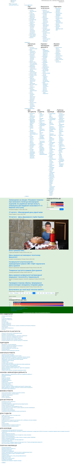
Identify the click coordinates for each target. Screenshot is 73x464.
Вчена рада (32, 18)
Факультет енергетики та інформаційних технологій (12, 336)
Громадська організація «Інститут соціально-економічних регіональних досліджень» (32, 29)
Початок (11, 293)
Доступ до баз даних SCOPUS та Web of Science (51, 193)
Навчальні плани (33, 73)
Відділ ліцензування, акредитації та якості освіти (11, 355)
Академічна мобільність (6, 380)
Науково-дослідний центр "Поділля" (59, 18)
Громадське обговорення (7, 459)
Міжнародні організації (6, 375)
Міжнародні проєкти (6, 379)
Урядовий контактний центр (16, 309)
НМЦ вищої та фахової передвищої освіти (19, 308)
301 (26, 293)
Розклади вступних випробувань (32, 150)
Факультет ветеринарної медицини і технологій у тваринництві (45, 20)
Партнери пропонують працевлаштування (43, 153)
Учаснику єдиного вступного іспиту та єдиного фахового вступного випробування (18, 407)
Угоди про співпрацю (6, 377)
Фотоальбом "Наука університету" (9, 388)
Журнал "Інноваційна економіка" (51, 167)
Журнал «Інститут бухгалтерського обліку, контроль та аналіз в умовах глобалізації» (19, 437)
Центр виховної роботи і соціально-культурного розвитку (59, 50)
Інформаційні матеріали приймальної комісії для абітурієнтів (32, 155)
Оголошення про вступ (6, 402)
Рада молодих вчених (6, 383)
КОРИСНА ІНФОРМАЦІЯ (29, 108)
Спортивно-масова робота (7, 395)
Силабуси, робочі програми (7, 362)
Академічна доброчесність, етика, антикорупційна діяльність (14, 455)
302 (28, 293)
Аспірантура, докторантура (7, 382)
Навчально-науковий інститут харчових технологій (12, 339)
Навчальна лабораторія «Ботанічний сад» (59, 21)
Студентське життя (6, 418)
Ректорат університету (6, 323)
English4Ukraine (46, 67)
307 (42, 293)
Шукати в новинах (50, 207)
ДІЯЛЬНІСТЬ (27, 42)
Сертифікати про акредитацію (8, 451)
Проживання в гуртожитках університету (10, 421)
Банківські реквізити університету (61, 117)
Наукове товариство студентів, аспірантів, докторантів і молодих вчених (16, 386)
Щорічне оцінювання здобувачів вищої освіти (11, 366)
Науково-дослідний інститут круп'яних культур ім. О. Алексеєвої (46, 39)
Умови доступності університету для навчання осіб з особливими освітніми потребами (42, 132)
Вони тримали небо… (17, 250)
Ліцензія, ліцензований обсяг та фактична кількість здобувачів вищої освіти (17, 452)
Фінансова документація (7, 449)
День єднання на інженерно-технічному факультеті (24, 256)
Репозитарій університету (7, 440)
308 (45, 293)
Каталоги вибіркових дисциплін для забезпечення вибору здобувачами (16, 364)
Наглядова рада (33, 19)
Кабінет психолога (59, 59)
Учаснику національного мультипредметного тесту (12, 406)
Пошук (61, 209)
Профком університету (6, 324)
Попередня (16, 293)
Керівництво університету (7, 319)
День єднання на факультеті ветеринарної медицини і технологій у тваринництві (25, 276)
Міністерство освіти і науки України (18, 307)
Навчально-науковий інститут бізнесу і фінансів (46, 29)
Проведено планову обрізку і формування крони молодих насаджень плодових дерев (26, 284)
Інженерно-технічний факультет (45, 15)
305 (36, 293)
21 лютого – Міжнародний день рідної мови (26, 212)
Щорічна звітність (5, 454)
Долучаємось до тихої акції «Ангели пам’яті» (26, 290)
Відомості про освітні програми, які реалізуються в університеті (14, 358)
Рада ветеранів (33, 34)
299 (20, 293)
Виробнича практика (6, 368)
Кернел (41, 143)
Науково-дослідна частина (7, 385)
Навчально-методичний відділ (8, 354)
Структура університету (7, 318)
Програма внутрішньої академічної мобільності (11, 424)
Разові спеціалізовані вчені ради (52, 142)
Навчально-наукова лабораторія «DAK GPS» (10, 350)
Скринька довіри (5, 423)
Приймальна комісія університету (32, 114)
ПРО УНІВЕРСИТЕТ (28, 5)
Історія (31, 12)
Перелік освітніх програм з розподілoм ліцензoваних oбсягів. (33, 105)
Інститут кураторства (6, 397)
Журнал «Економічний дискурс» (52, 154)
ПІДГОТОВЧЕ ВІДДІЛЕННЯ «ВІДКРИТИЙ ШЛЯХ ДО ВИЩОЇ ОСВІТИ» (15, 403)
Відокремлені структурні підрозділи (58, 9)
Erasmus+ (45, 58)
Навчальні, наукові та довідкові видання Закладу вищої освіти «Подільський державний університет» (22, 442)
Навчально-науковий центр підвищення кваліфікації (12, 345)
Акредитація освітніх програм (8, 360)
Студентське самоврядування (8, 417)
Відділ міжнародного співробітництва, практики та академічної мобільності (17, 374)
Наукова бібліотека (6, 349)
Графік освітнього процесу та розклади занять (11, 415)
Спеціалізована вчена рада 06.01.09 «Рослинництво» (12, 430)
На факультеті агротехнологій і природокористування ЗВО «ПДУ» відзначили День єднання (27, 264)
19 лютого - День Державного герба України (26, 217)
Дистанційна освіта (6, 416)
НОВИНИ (27, 196)
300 (23, 293)
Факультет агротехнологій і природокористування (47, 11)
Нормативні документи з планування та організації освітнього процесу (16, 356)
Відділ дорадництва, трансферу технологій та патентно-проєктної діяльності (45, 86)
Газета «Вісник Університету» (8, 327)
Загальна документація (6, 447)
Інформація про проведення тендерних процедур (61, 164)
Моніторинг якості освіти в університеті (10, 365)
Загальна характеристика (7, 315)
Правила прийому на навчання (8, 405)
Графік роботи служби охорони (8, 458)
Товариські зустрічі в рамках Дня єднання (25, 270)
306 (39, 293)
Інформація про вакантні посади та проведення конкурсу (13, 453)
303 (31, 293)
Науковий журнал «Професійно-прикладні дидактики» (52, 172)
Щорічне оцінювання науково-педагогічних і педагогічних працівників (16, 367)
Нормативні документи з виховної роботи (59, 54)
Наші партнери (14, 310)
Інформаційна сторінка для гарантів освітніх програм (12, 359)
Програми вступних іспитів (32, 147)
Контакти (31, 37)
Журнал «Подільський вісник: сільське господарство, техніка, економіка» (52, 148)
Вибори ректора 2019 (60, 152)
